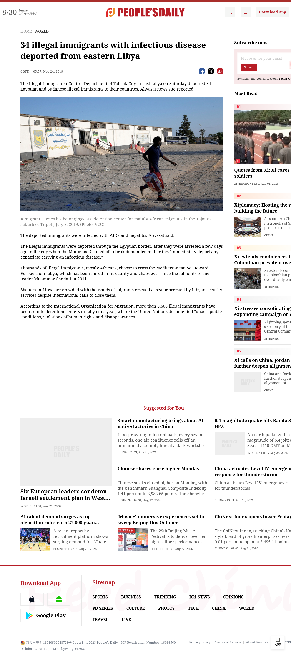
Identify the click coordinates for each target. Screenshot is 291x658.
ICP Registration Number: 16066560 (148, 642)
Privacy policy (200, 642)
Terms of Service (228, 642)
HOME (26, 31)
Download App (272, 12)
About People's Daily (261, 642)
